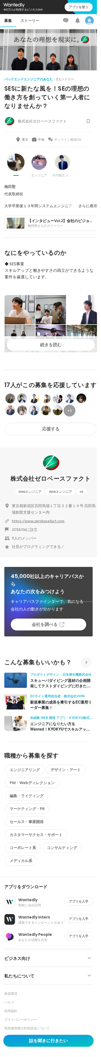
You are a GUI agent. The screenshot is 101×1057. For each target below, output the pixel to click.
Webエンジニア (30, 492)
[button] (50, 886)
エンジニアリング (25, 769)
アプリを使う (78, 7)
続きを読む (51, 345)
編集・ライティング (27, 795)
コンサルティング (62, 847)
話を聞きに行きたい (48, 1041)
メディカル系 (21, 860)
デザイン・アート (66, 769)
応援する (51, 429)
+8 (81, 492)
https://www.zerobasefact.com (38, 520)
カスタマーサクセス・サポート (36, 834)
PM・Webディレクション (32, 782)
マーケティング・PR (27, 808)
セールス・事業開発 (27, 821)
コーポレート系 (23, 847)
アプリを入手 (78, 901)
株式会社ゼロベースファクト (51, 478)
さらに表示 (87, 206)
